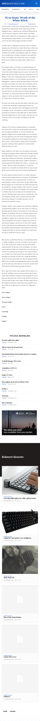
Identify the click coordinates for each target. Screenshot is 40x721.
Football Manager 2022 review (11, 361)
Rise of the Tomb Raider (12, 617)
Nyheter (4, 342)
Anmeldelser (32, 24)
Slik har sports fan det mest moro (12, 347)
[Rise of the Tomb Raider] (20, 599)
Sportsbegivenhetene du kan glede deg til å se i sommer (19, 354)
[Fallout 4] (20, 678)
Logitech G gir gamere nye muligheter (17, 538)
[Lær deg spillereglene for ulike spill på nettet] (20, 480)
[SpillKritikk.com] (5, 24)
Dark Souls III (9, 577)
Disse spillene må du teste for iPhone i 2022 (15, 382)
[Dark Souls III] (20, 559)
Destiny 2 (5, 389)
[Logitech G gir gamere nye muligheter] (20, 520)
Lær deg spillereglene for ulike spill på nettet (20, 498)
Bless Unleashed (7, 403)
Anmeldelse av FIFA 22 (9, 368)
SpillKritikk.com (13, 24)
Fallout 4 (7, 696)
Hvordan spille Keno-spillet (10, 340)
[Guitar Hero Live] (20, 639)
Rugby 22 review (7, 375)
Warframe (5, 396)
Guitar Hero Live (10, 657)
